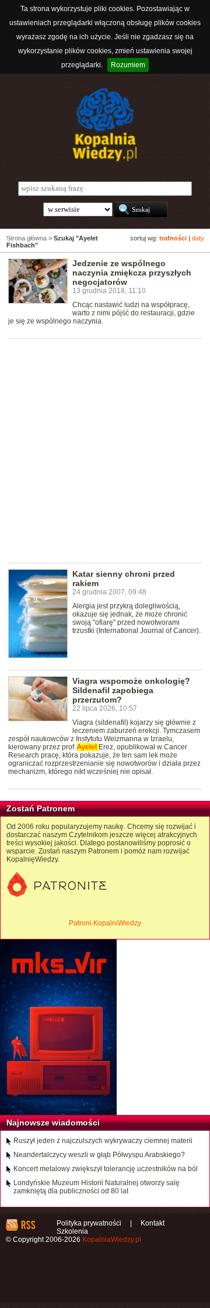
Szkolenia (72, 1231)
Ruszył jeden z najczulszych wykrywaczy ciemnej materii (102, 1141)
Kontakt (152, 1223)
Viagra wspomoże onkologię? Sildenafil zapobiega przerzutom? (131, 690)
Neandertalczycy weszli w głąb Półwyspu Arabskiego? (99, 1155)
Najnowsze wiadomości (53, 1122)
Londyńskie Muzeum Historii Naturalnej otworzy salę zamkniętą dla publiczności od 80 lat (96, 1187)
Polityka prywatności (89, 1223)
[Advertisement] (105, 450)
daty (198, 238)
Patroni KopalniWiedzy (105, 923)
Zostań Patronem (40, 808)
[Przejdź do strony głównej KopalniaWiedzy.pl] (105, 124)
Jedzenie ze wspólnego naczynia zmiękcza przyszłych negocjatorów (131, 273)
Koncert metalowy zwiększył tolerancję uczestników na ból (105, 1169)
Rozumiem (128, 65)
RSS (28, 1225)
